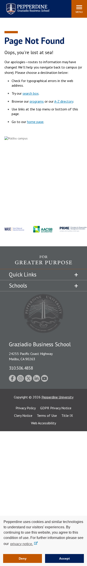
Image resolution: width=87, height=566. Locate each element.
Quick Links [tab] (22, 274)
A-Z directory (63, 101)
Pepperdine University (57, 397)
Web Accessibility (43, 423)
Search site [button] (7, 6)
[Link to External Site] (43, 262)
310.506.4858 (21, 368)
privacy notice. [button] (21, 544)
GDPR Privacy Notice (55, 408)
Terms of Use (47, 415)
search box (31, 93)
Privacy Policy (26, 408)
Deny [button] (23, 558)
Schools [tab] (18, 285)
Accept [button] (64, 558)
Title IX (67, 415)
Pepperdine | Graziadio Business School (21, 6)
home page (35, 121)
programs (37, 101)
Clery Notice (23, 415)
